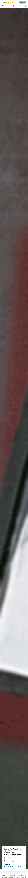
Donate (22, 2)
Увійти (16, 6)
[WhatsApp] (16, 866)
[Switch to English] (22, 6)
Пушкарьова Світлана (12, 857)
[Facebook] (7, 866)
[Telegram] (5, 866)
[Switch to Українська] (20, 6)
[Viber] (14, 866)
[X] (22, 866)
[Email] (9, 866)
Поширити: (7, 864)
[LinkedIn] (20, 866)
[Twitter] (12, 866)
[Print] (5, 868)
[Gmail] (11, 866)
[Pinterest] (18, 866)
